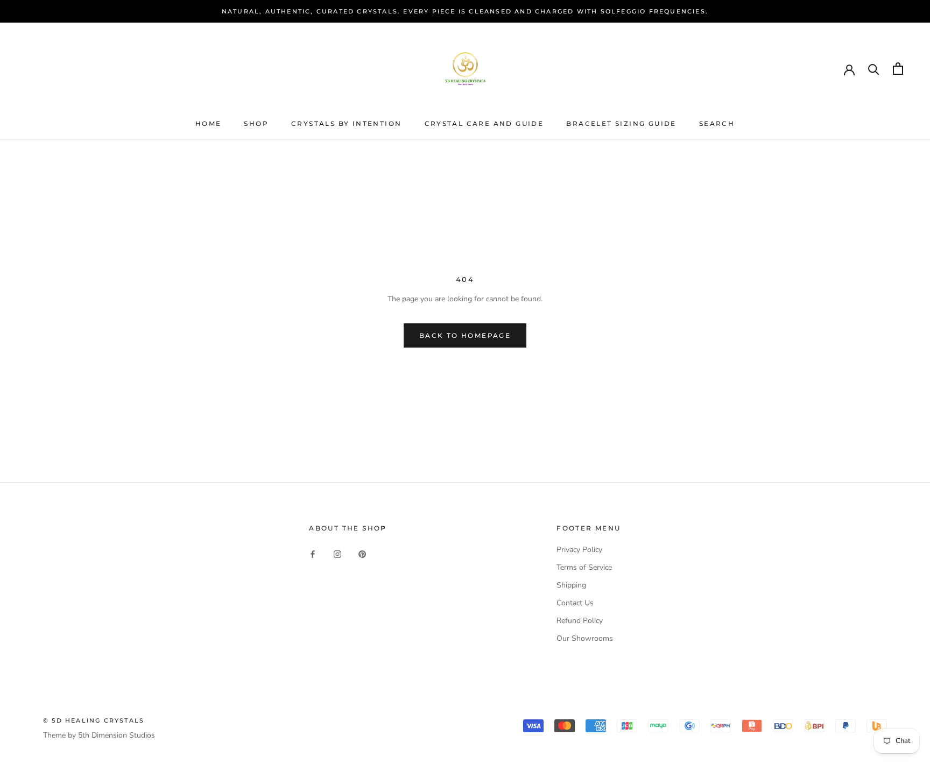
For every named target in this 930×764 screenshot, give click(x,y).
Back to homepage (465, 335)
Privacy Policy (579, 549)
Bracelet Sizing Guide (621, 123)
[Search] (873, 68)
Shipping (571, 585)
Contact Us (575, 603)
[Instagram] (337, 553)
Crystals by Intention (346, 123)
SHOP (256, 123)
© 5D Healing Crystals (93, 720)
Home (208, 123)
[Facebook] (312, 553)
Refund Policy (579, 621)
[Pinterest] (362, 553)
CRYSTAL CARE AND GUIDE (484, 123)
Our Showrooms (584, 638)
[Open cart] (898, 68)
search (717, 123)
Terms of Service (584, 567)
